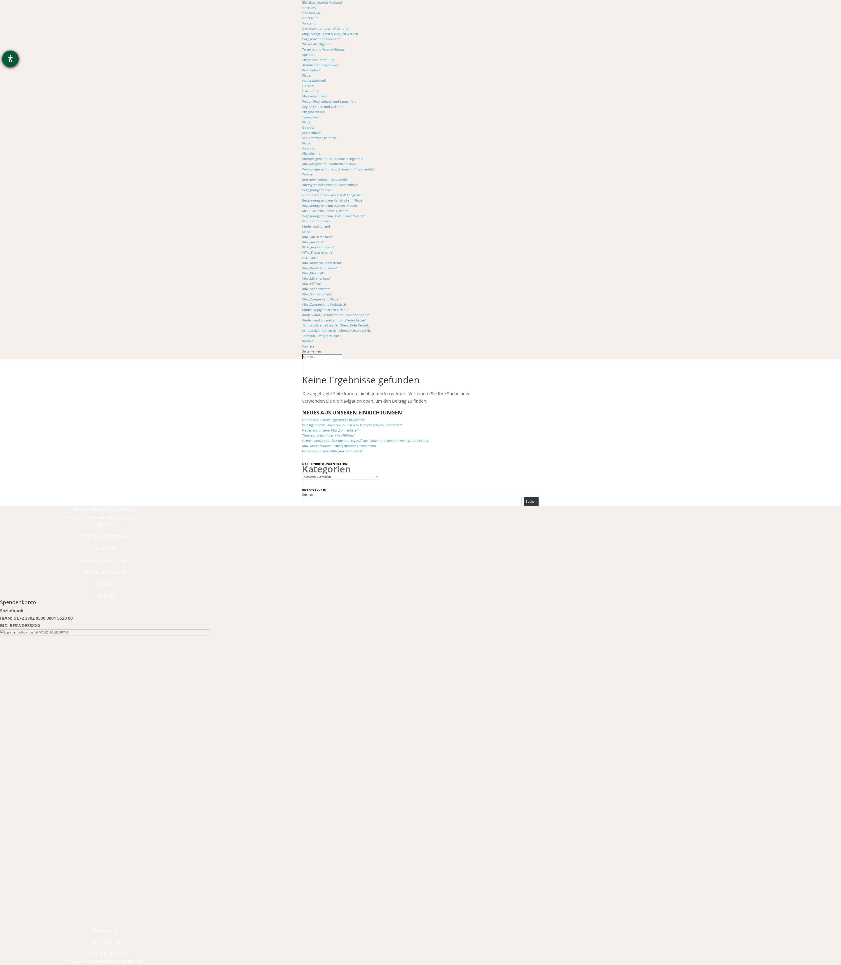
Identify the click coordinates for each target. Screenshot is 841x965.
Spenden (308, 55)
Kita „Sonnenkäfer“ (316, 289)
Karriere (308, 346)
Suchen (307, 494)
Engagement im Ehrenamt (321, 39)
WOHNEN (105, 548)
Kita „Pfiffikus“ (312, 284)
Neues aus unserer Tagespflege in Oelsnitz (333, 420)
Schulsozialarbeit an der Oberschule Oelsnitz (336, 325)
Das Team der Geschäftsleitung (325, 28)
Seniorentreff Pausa (316, 221)
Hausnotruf (310, 91)
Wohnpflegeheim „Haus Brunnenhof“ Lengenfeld (338, 169)
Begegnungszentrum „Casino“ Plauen (329, 206)
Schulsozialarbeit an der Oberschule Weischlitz (337, 330)
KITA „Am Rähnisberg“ (318, 247)
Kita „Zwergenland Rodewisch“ (324, 304)
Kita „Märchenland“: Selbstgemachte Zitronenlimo (339, 446)
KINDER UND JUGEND (105, 572)
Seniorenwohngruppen (319, 138)
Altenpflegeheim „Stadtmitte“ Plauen (329, 164)
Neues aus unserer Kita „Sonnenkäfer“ (330, 430)
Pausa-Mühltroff (314, 81)
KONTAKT (105, 584)
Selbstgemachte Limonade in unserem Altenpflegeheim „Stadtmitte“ (352, 425)
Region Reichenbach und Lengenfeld (329, 101)
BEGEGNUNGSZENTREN (105, 560)
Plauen (307, 75)
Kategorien (326, 469)
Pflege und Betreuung (318, 60)
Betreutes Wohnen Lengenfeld (324, 179)
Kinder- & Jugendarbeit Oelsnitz (325, 310)
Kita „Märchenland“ (316, 278)
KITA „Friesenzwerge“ (317, 252)
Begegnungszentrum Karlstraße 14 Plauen (333, 200)
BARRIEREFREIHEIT (105, 954)
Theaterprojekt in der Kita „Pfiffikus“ (328, 435)
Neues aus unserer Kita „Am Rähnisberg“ (332, 451)
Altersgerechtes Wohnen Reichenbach (330, 185)
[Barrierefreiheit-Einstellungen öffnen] (10, 59)
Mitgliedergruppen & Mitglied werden (330, 34)
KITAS (306, 232)
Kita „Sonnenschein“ (317, 294)
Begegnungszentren (317, 190)
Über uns (309, 8)
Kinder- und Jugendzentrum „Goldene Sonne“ (335, 315)
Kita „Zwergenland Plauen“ (321, 299)
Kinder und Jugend (316, 226)
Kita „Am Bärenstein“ (317, 237)
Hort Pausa (310, 258)
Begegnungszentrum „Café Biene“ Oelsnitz (333, 216)
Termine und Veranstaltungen (324, 49)
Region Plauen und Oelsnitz (322, 107)
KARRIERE (105, 596)
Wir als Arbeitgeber (316, 44)
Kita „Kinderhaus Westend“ (322, 263)
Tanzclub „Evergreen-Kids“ (321, 336)
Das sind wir (311, 13)
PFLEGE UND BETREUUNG (105, 537)
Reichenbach (311, 70)
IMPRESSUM (105, 930)
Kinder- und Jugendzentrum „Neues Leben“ (334, 320)
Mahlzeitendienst (315, 96)
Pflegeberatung (313, 112)
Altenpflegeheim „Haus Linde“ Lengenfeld (332, 159)
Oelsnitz (308, 86)
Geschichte (310, 18)
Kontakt (307, 341)
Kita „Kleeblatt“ (313, 273)
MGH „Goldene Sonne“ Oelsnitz (325, 211)
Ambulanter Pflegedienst (320, 65)
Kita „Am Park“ (312, 242)
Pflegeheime (311, 153)
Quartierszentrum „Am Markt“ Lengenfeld (333, 195)
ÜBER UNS (105, 525)
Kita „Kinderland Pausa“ (319, 268)
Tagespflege (310, 117)
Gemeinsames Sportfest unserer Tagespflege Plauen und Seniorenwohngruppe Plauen (365, 441)
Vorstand (308, 23)
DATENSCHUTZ (105, 942)
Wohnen (308, 174)
